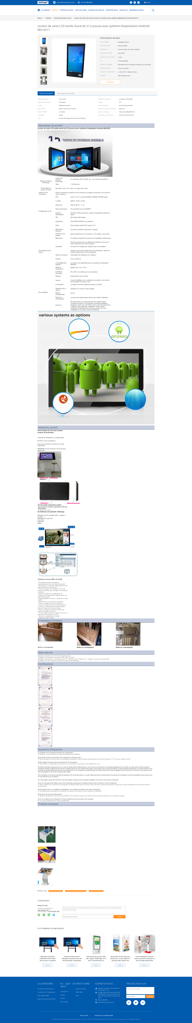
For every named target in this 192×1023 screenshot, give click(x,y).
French (148, 2)
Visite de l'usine (81, 10)
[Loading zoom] (74, 60)
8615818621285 (54, 911)
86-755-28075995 (86, 2)
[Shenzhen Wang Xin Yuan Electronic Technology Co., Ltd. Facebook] (131, 2)
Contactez (110, 82)
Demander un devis (136, 10)
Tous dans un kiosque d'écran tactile (76, 891)
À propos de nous (66, 10)
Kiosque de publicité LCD (96, 891)
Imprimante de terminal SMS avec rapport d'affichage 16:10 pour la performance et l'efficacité (96, 959)
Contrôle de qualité (96, 10)
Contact (119, 917)
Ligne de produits (81, 989)
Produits (54, 10)
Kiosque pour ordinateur (55, 891)
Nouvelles (124, 10)
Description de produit (65, 93)
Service (62, 998)
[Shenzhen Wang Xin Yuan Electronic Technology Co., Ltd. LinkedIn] (139, 2)
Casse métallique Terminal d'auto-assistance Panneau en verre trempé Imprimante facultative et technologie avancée (144, 960)
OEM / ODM (79, 992)
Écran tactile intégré (43, 995)
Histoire (62, 995)
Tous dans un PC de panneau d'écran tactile (50, 992)
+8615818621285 (43, 910)
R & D (77, 995)
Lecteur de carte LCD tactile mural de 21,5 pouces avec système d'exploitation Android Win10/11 (106, 18)
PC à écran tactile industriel (46, 989)
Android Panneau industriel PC (47, 999)
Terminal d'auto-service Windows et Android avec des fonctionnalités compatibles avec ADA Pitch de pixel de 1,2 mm (72, 960)
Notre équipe (64, 1002)
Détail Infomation (46, 93)
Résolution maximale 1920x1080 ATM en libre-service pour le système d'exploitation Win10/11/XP (47, 959)
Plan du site (84, 1015)
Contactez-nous (112, 10)
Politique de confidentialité (104, 1015)
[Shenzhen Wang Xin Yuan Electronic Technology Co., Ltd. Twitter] (135, 2)
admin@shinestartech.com (66, 2)
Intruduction (64, 991)
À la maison (45, 10)
